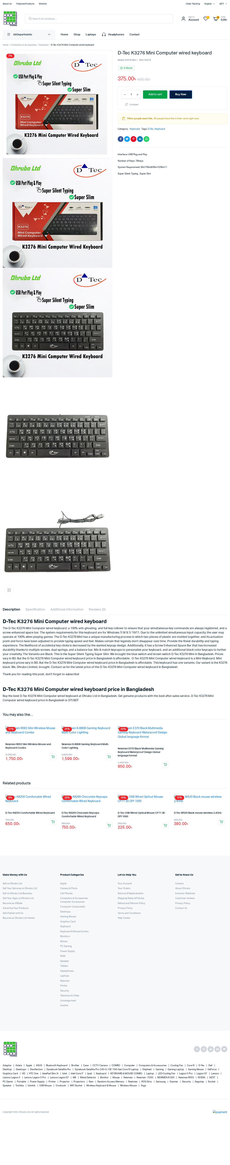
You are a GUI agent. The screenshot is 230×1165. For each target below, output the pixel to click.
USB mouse (45, 1086)
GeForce (212, 1069)
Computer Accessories (72, 902)
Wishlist (43, 4)
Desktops (65, 912)
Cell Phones (66, 893)
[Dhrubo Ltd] (10, 18)
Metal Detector (88, 1077)
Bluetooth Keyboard (57, 1065)
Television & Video (69, 996)
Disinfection (36, 1069)
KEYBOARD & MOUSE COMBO (126, 1073)
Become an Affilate (12, 903)
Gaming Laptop (176, 1069)
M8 (75, 1077)
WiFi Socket (76, 1086)
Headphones (116, 34)
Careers (179, 883)
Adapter (7, 1065)
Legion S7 (202, 1073)
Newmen (64, 981)
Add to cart (53, 757)
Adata (18, 1065)
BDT (222, 4)
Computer (129, 1065)
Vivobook (61, 1086)
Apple (63, 883)
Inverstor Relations (185, 893)
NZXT (212, 1077)
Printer (63, 986)
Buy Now (181, 94)
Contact (134, 34)
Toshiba (19, 1086)
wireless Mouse (128, 1086)
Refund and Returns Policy (131, 903)
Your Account (125, 883)
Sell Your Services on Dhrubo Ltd (20, 888)
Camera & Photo (68, 888)
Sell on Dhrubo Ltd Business (17, 893)
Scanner (174, 1082)
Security (64, 991)
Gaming (160, 1069)
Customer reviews (185, 898)
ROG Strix (146, 1082)
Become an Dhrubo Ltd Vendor (19, 918)
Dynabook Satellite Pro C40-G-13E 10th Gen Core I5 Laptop (107, 1069)
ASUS (39, 1065)
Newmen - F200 (145, 1077)
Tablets (64, 966)
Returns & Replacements (130, 893)
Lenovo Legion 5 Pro (35, 1077)
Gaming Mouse (68, 917)
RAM (62, 956)
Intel (64, 1073)
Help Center (124, 918)
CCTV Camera (100, 1065)
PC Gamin (8, 1082)
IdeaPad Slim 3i (50, 1073)
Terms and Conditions (129, 913)
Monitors (65, 936)
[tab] (11, 609)
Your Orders (124, 888)
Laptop (150, 1073)
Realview (133, 1082)
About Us (7, 4)
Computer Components (72, 907)
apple (29, 1065)
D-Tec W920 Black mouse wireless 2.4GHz (198, 813)
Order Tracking (193, 4)
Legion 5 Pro (186, 1073)
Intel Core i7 (77, 1073)
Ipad (90, 1073)
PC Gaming (66, 946)
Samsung (161, 1082)
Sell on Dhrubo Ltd (12, 883)
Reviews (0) (97, 609)
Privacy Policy (125, 908)
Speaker (64, 961)
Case (86, 1065)
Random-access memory (111, 1082)
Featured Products (25, 4)
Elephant (147, 1069)
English (208, 4)
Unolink (64, 1005)
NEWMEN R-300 (166, 1077)
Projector (65, 1082)
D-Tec (151, 129)
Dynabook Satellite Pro (59, 1069)
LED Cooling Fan (167, 1073)
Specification (35, 609)
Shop (77, 34)
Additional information (66, 609)
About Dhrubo (182, 888)
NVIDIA (202, 1077)
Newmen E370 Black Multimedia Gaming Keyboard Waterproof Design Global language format (141, 752)
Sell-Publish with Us (13, 913)
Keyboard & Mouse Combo (74, 931)
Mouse (63, 941)
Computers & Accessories (23, 45)
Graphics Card (67, 922)
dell (210, 1065)
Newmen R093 (186, 1077)
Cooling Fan (177, 1065)
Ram (91, 1082)
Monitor (104, 1077)
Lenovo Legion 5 (12, 1077)
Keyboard (43, 45)
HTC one (34, 1073)
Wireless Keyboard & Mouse (101, 1086)
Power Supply (67, 951)
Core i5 (191, 1065)
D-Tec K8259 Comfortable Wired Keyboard (30, 813)
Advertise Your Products (16, 908)
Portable (22, 1082)
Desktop (7, 1069)
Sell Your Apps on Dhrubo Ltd (18, 898)
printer (52, 1082)
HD (24, 1073)
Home (64, 34)
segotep (199, 1082)
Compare (133, 104)
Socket (212, 1082)
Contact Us (181, 908)
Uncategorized (68, 1001)
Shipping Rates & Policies (131, 898)
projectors (79, 1082)
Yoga (143, 1086)
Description (11, 609)
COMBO (116, 1065)
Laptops (91, 34)
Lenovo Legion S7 (60, 1077)
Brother (75, 1065)
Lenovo (215, 1073)
